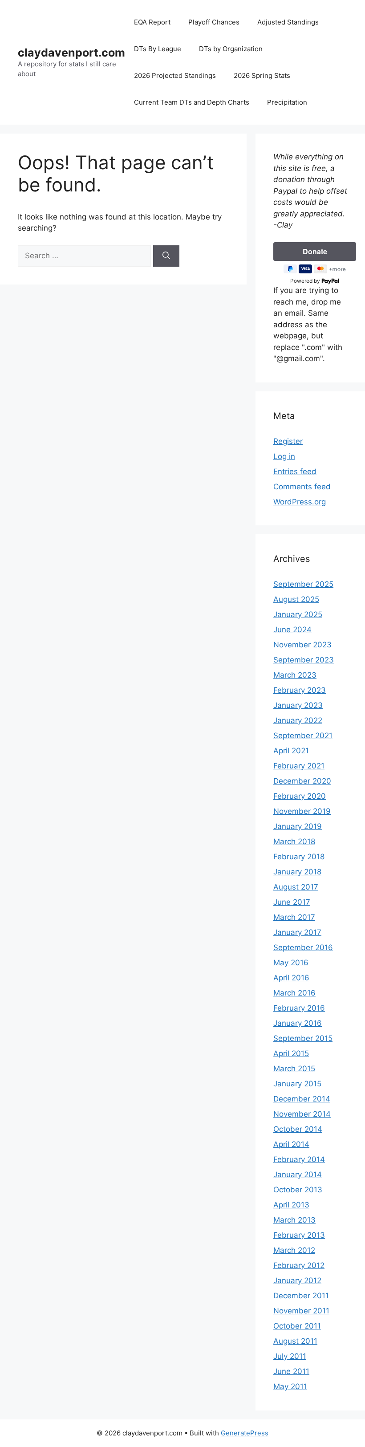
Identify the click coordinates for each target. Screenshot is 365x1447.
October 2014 (297, 1129)
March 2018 (294, 841)
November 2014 (302, 1114)
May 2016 (290, 962)
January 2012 (297, 1280)
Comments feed (302, 486)
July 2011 (289, 1356)
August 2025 (296, 599)
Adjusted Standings (288, 22)
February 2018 (298, 856)
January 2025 (297, 614)
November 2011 (301, 1310)
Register (288, 441)
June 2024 (292, 629)
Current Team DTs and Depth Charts (191, 102)
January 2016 (297, 1023)
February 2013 (299, 1235)
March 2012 (294, 1250)
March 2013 (294, 1219)
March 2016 (294, 992)
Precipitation (287, 102)
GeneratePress (244, 1433)
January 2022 (297, 720)
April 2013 (291, 1204)
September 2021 (303, 735)
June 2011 (291, 1371)
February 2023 (299, 690)
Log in (284, 456)
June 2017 (291, 902)
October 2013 (297, 1189)
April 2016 (291, 977)
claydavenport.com (71, 52)
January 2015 (297, 1083)
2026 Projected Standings (175, 75)
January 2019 (297, 826)
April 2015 (291, 1053)
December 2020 (302, 780)
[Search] (166, 256)
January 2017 (297, 932)
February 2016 (299, 1008)
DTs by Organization (231, 49)
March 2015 (294, 1068)
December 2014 (301, 1098)
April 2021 (291, 750)
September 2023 (303, 659)
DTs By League (157, 49)
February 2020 (299, 796)
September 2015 (303, 1038)
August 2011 (295, 1341)
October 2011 (297, 1325)
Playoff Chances (213, 22)
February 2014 (299, 1159)
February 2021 (298, 765)
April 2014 (291, 1144)
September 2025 (303, 584)
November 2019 (302, 811)
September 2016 (303, 947)
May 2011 (290, 1386)
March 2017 (294, 917)
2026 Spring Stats (262, 75)
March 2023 (294, 675)
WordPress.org (299, 501)
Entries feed (294, 471)
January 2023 (298, 705)
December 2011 (301, 1295)
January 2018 (297, 871)
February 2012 (298, 1265)
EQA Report (152, 22)
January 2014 (297, 1174)
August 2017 (295, 886)
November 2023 (302, 644)
